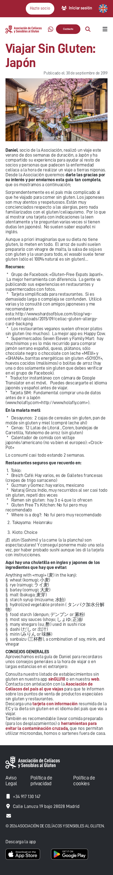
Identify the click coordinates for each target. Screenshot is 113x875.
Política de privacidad (41, 780)
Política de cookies (84, 780)
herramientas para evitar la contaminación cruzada (51, 726)
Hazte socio (40, 8)
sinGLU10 (56, 679)
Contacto (68, 29)
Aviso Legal (11, 780)
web (95, 679)
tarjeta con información (55, 703)
